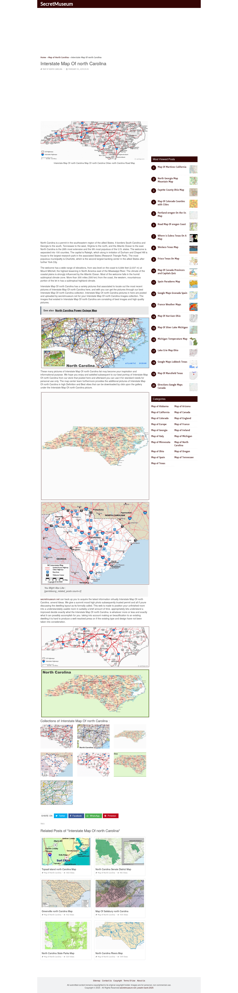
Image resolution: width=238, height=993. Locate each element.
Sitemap (96, 980)
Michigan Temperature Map (172, 338)
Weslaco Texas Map (168, 247)
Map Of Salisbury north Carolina (112, 911)
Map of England (182, 418)
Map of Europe (159, 424)
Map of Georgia (159, 430)
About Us (141, 980)
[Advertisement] (119, 33)
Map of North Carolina (52, 69)
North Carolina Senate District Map (113, 869)
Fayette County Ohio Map (171, 189)
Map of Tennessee (184, 457)
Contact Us (107, 980)
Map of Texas (158, 463)
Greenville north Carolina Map (57, 911)
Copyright (117, 980)
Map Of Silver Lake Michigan (173, 327)
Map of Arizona (182, 406)
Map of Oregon (182, 451)
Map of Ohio (157, 451)
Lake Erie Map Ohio (168, 350)
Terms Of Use (129, 980)
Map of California (160, 412)
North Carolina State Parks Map (58, 953)
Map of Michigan (183, 436)
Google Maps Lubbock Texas (172, 361)
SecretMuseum (56, 4)
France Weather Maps (169, 304)
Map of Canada (182, 412)
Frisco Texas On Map (168, 258)
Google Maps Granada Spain (172, 293)
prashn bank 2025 (145, 987)
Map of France (182, 424)
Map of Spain (158, 457)
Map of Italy (157, 436)
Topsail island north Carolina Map (59, 869)
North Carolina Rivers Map (109, 953)
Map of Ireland (182, 430)
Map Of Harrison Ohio (169, 315)
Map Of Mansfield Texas (170, 373)
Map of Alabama (160, 406)
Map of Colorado (160, 418)
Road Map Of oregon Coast (172, 224)
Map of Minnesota (160, 442)
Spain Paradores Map (169, 281)
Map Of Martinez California (172, 166)
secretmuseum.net (50, 599)
